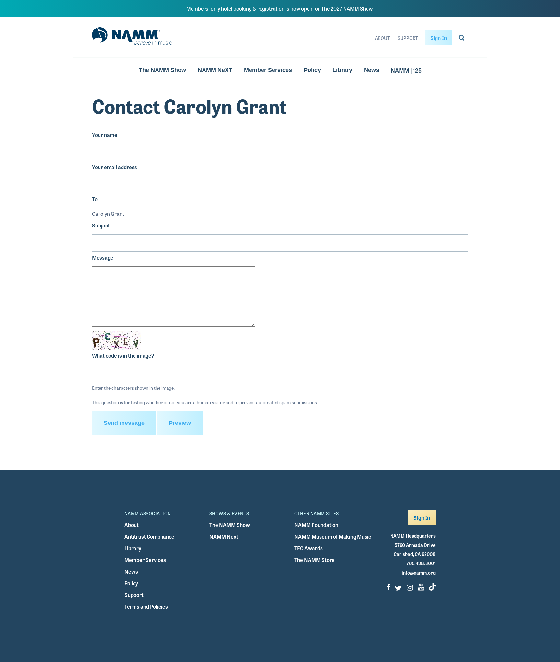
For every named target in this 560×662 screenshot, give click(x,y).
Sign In (438, 37)
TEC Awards (308, 548)
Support (408, 38)
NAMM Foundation (316, 524)
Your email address (114, 167)
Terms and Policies (146, 606)
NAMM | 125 (406, 70)
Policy (312, 70)
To (95, 199)
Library (342, 70)
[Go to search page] (461, 39)
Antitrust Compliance (149, 536)
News (371, 70)
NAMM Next (223, 536)
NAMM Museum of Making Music (332, 536)
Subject (101, 225)
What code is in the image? (123, 355)
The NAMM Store (314, 559)
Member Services (268, 70)
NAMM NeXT (215, 70)
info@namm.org (419, 572)
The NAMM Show (162, 70)
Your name (104, 135)
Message (102, 257)
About (382, 38)
